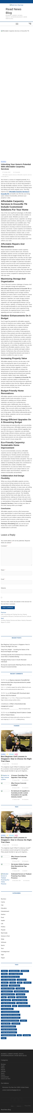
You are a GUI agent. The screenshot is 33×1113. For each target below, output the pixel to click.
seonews (23, 1020)
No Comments (16, 172)
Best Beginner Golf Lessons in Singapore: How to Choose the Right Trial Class (16, 759)
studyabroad (16, 1023)
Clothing (4, 974)
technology (26, 1035)
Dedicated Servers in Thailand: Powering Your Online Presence (21, 876)
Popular (11, 754)
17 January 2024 (15, 870)
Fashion (3, 914)
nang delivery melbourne (21, 991)
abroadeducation (14, 971)
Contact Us (19, 1106)
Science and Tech (5, 1078)
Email (3, 579)
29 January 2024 (15, 780)
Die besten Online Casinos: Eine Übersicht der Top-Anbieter (20, 866)
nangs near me (6, 1006)
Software (3, 942)
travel (3, 1038)
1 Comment (24, 870)
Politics (3, 926)
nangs (3, 997)
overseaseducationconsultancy (10, 1012)
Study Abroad (5, 1023)
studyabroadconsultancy (8, 1026)
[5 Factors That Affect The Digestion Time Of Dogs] (5, 778)
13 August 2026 (5, 763)
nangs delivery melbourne (19, 1000)
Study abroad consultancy (9, 1029)
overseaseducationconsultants (10, 1020)
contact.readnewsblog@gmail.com (11, 1090)
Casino (3, 902)
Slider (16, 754)
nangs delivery (6, 1000)
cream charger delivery (15, 974)
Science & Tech (5, 936)
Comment (4, 546)
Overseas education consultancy (10, 1015)
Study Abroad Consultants (9, 1032)
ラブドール (4, 680)
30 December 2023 (16, 880)
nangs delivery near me (8, 1003)
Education (4, 908)
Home (12, 1106)
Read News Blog (13, 10)
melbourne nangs (14, 985)
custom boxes (21, 979)
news (14, 1006)
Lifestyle (4, 985)
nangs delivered (22, 997)
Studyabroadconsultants (8, 1035)
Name (3, 570)
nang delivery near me (8, 994)
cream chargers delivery (8, 979)
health (19, 982)
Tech (2, 948)
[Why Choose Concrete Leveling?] (5, 785)
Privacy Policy (28, 1105)
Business (3, 161)
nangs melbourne (22, 1003)
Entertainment (5, 911)
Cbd (2, 905)
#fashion (4, 971)
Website (3, 588)
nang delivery (20, 988)
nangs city (11, 997)
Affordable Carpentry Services (10, 174)
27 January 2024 (15, 799)
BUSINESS (25, 971)
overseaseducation (24, 1006)
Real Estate (4, 933)
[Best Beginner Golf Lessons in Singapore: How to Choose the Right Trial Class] (16, 741)
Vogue (3, 957)
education (4, 982)
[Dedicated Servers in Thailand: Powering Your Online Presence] (5, 879)
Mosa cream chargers (7, 988)
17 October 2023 (6, 172)
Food (2, 917)
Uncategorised (5, 951)
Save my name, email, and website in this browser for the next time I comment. (16, 603)
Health (3, 920)
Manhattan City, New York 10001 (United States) (15, 1087)
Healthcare (27, 982)
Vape (2, 954)
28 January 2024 (15, 787)
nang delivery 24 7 (7, 991)
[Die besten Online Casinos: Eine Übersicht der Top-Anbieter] (5, 866)
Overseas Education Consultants (10, 1017)
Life (7, 754)
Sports (3, 945)
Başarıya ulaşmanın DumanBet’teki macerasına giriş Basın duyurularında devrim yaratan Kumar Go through (16, 682)
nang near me (20, 994)
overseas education (7, 1009)
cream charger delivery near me (10, 977)
